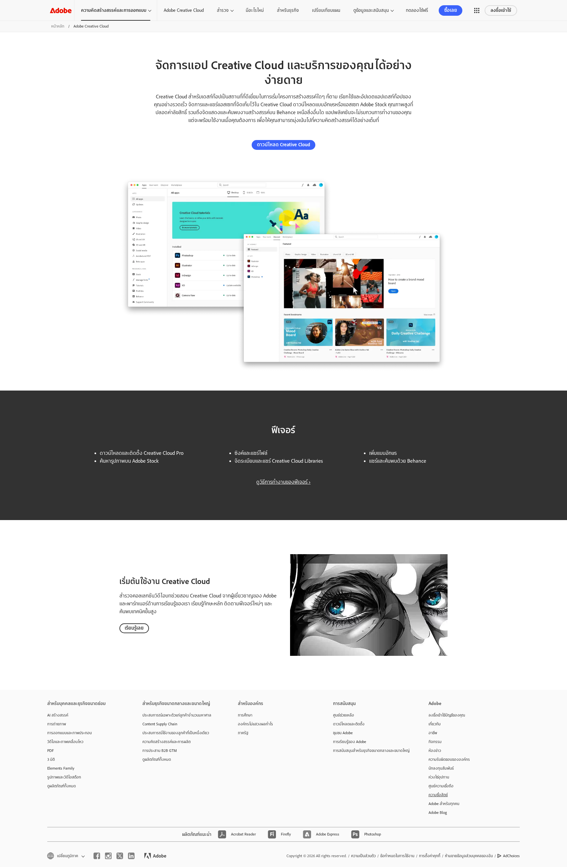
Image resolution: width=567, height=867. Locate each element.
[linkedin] (131, 856)
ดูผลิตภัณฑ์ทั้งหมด (61, 786)
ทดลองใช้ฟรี (417, 10)
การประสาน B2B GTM (159, 750)
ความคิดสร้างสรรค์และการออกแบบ (113, 10)
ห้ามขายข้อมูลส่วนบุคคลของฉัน (469, 856)
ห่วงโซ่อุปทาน (439, 777)
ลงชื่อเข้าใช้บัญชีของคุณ (447, 715)
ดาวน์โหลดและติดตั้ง (349, 724)
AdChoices (511, 856)
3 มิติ (51, 759)
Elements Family (60, 768)
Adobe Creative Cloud (184, 10)
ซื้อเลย (450, 10)
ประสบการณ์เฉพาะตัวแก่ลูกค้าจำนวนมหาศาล (176, 715)
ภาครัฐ (243, 733)
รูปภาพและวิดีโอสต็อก (64, 777)
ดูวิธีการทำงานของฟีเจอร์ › (283, 482)
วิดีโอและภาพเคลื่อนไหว (65, 741)
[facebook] (97, 856)
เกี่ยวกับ (435, 724)
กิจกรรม (435, 741)
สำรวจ (223, 10)
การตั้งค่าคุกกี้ (429, 856)
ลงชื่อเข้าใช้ (501, 10)
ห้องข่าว (435, 750)
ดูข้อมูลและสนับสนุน (371, 10)
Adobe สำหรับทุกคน (444, 803)
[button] (477, 10)
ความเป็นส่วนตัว (363, 856)
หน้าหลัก (57, 26)
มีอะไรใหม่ (255, 10)
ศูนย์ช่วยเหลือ (343, 715)
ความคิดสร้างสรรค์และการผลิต (166, 741)
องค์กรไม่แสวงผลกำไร (255, 724)
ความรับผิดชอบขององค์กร (449, 759)
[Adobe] (60, 10)
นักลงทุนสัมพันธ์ (441, 768)
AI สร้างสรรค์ (57, 715)
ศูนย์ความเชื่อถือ (441, 786)
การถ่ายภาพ (56, 724)
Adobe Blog (438, 812)
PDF (50, 750)
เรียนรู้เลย (134, 628)
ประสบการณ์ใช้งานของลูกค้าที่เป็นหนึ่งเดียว (175, 733)
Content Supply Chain (159, 724)
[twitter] (119, 856)
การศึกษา (245, 715)
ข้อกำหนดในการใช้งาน (397, 856)
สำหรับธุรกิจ (288, 10)
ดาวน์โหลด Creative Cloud (283, 145)
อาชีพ (433, 733)
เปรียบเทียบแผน (326, 10)
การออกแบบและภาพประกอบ (69, 733)
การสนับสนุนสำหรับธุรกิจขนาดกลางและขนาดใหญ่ (371, 750)
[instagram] (108, 856)
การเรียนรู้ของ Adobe (349, 741)
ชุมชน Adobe (343, 733)
